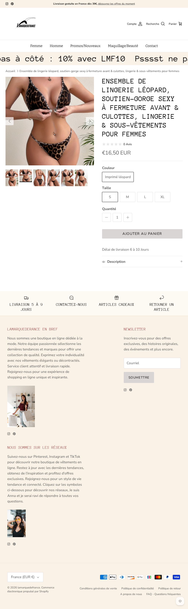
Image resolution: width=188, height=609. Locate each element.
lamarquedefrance (29, 587)
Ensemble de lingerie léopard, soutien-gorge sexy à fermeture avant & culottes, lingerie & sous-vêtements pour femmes (99, 71)
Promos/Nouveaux (85, 46)
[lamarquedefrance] (28, 23)
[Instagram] (7, 3)
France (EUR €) (23, 577)
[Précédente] (10, 121)
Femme (36, 46)
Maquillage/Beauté (123, 46)
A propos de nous (131, 594)
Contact (151, 46)
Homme (56, 46)
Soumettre (139, 377)
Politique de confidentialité (137, 588)
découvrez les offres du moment (116, 4)
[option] (50, 121)
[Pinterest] (12, 3)
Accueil (10, 71)
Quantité (109, 209)
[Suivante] (90, 121)
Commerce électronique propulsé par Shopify (30, 589)
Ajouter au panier (142, 233)
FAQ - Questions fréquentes (163, 594)
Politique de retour (169, 588)
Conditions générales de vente (98, 588)
